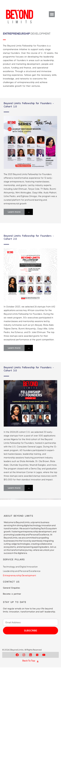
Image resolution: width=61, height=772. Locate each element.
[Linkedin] (30, 655)
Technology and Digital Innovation (20, 566)
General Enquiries (11, 587)
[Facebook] (17, 655)
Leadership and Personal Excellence (21, 571)
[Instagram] (24, 655)
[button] (52, 14)
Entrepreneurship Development (19, 575)
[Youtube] (44, 655)
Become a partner (12, 593)
